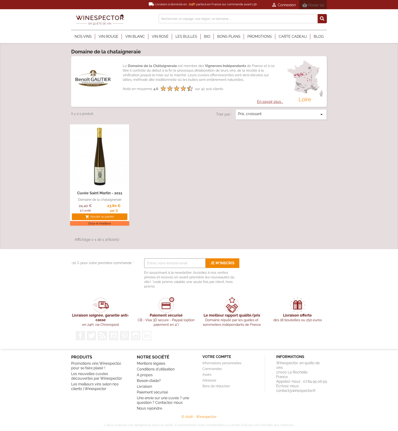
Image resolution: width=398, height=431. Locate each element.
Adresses (209, 380)
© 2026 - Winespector (199, 417)
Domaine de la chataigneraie (99, 199)
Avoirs (206, 374)
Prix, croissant (281, 114)
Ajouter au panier (99, 217)
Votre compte (216, 357)
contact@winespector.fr (296, 390)
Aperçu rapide (99, 180)
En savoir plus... (270, 101)
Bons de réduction (216, 386)
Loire (304, 99)
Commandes (212, 369)
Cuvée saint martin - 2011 (99, 193)
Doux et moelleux (99, 223)
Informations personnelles (221, 363)
